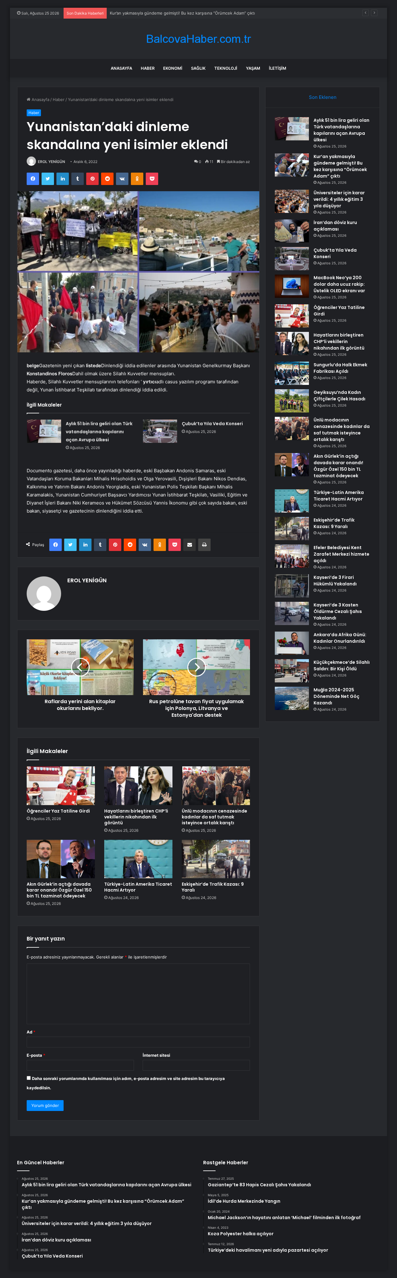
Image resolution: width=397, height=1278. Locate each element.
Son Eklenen (323, 97)
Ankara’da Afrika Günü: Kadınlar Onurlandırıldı (340, 638)
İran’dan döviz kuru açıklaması (335, 225)
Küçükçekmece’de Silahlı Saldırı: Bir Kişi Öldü (342, 665)
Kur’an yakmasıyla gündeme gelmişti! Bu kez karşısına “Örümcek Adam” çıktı (340, 166)
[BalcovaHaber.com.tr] (198, 38)
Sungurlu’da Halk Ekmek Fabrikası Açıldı (340, 368)
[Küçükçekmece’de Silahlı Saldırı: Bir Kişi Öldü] (292, 670)
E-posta (36, 1055)
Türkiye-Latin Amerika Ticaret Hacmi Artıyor (138, 887)
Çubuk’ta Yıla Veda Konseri (212, 424)
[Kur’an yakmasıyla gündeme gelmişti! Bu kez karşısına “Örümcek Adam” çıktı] (292, 165)
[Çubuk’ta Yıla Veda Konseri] (160, 431)
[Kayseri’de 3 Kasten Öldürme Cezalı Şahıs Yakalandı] (292, 613)
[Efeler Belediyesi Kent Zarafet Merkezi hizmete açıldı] (292, 556)
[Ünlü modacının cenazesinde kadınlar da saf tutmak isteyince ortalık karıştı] (216, 785)
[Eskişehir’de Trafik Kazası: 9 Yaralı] (216, 859)
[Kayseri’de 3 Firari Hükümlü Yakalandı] (292, 585)
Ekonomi (172, 68)
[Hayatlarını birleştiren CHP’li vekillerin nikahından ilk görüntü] (138, 785)
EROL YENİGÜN (51, 161)
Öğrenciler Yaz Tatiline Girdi (58, 811)
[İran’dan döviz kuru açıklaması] (292, 231)
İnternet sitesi (156, 1055)
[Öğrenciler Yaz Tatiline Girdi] (61, 785)
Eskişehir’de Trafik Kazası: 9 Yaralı (213, 887)
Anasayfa (121, 68)
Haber (147, 68)
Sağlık (198, 68)
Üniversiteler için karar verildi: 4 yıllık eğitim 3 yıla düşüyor (165, 13)
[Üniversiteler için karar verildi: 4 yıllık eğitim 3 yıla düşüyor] (292, 201)
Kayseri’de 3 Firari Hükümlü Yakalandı (335, 580)
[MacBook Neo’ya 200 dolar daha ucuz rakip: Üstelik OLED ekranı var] (292, 286)
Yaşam (253, 68)
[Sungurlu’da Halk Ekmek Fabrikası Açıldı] (292, 373)
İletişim (277, 68)
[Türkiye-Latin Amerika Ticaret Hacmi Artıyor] (138, 859)
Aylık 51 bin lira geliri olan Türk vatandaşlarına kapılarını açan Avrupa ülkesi (99, 432)
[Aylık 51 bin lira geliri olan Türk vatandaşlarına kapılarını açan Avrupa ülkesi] (44, 431)
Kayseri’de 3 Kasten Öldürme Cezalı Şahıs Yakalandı (338, 611)
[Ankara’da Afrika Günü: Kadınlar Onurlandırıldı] (292, 643)
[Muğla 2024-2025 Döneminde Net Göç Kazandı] (292, 698)
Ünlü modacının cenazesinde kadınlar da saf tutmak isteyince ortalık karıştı (214, 817)
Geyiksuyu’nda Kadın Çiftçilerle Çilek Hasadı (339, 395)
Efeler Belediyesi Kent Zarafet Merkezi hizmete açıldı (341, 554)
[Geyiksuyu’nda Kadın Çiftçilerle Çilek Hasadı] (292, 400)
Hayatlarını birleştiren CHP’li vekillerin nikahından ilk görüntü (136, 817)
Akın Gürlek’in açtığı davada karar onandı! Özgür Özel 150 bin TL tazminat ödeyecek (59, 890)
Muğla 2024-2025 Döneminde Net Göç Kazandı (336, 696)
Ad (31, 1031)
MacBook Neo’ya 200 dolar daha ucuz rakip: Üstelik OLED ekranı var (339, 284)
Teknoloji (225, 68)
